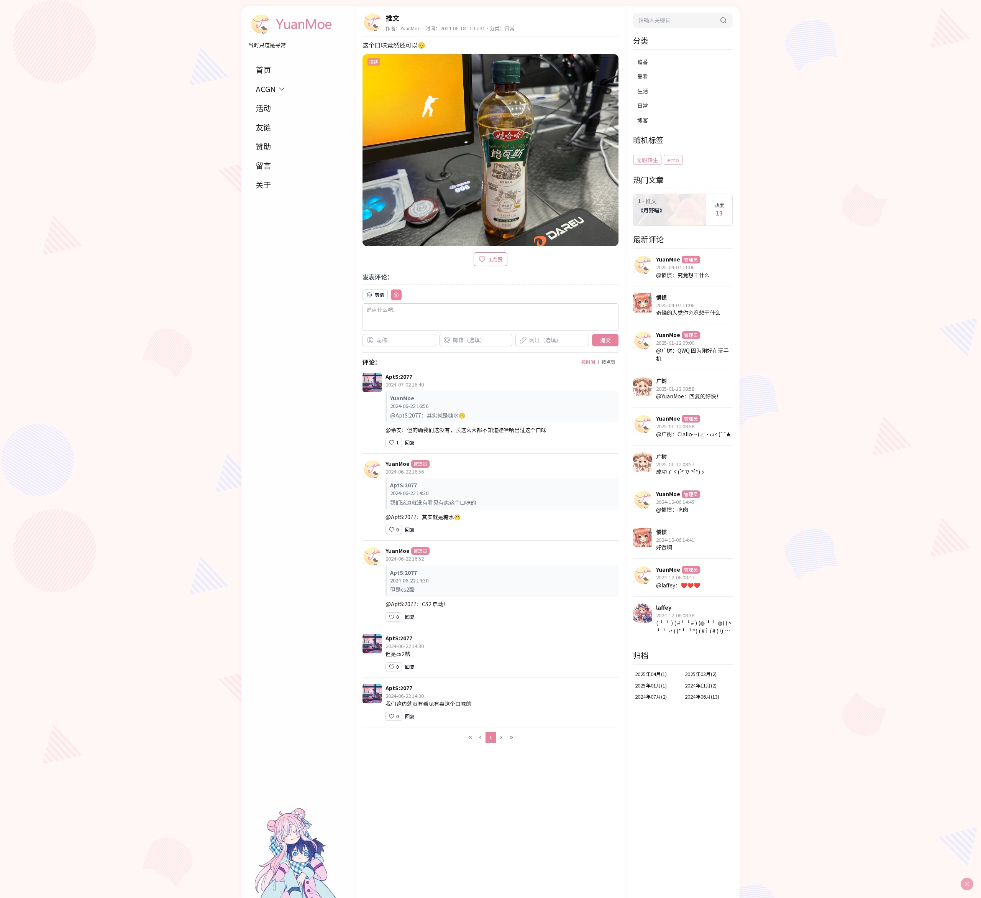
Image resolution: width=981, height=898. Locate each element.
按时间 (588, 362)
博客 (642, 120)
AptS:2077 (399, 376)
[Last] (511, 737)
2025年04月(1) (651, 674)
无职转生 (647, 160)
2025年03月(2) (701, 674)
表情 (379, 294)
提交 (605, 340)
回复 (409, 442)
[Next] (500, 737)
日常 (642, 105)
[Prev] (480, 737)
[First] (470, 737)
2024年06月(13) (702, 696)
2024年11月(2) (701, 685)
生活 (642, 91)
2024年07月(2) (651, 696)
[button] (375, 294)
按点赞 (608, 362)
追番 (642, 62)
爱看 (642, 76)
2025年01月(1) (651, 685)
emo (673, 160)
